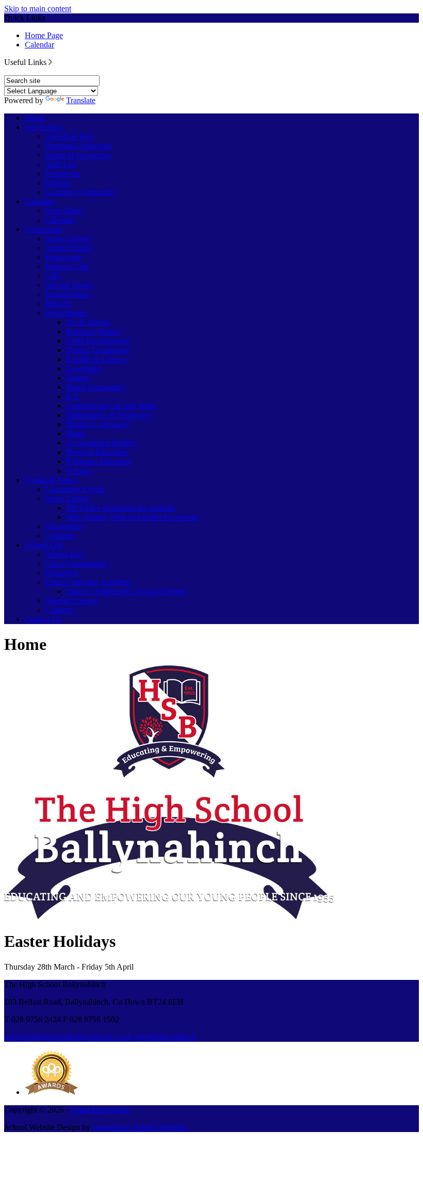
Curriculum (43, 229)
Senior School (68, 247)
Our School (43, 127)
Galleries (59, 535)
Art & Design (88, 322)
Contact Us (43, 619)
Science (78, 470)
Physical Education (97, 452)
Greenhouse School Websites (139, 1127)
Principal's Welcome (78, 145)
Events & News (50, 480)
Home (35, 117)
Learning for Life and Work (111, 405)
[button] (50, 62)
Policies (58, 182)
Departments (66, 312)
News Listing (67, 498)
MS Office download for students (120, 507)
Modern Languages (97, 424)
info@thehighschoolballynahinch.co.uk (68, 1037)
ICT (72, 396)
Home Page (44, 35)
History (78, 377)
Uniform (59, 609)
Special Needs (68, 285)
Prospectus (62, 173)
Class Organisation (76, 563)
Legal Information (100, 1109)
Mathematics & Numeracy (109, 415)
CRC (53, 275)
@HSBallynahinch (165, 1037)
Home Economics (95, 387)
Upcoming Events (74, 489)
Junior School (67, 238)
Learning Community (80, 192)
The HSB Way (69, 136)
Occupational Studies (100, 442)
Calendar (39, 44)
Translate (80, 100)
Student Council (71, 600)
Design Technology (98, 350)
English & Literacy (97, 359)
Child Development (98, 340)
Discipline (61, 572)
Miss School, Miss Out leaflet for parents (132, 517)
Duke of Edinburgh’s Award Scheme (126, 591)
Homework (64, 257)
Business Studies (93, 331)
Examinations (67, 294)
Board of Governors (78, 155)
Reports (58, 303)
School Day (64, 554)
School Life (44, 544)
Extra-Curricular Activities (88, 582)
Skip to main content (37, 8)
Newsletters (64, 526)
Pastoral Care (67, 266)
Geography (84, 368)
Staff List (60, 164)
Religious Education (99, 461)
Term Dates (64, 210)
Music (76, 433)
